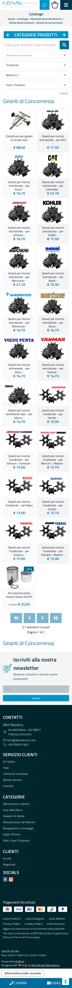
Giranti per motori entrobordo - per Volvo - (19, 368)
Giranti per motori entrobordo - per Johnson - (19, 231)
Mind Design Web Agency (45, 965)
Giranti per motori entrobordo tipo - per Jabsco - (19, 413)
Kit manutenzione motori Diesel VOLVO (19, 595)
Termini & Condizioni (15, 773)
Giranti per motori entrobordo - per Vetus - (53, 322)
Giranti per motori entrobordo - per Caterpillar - (53, 185)
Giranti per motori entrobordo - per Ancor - (19, 185)
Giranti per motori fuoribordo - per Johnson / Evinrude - (19, 459)
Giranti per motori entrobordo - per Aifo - (53, 139)
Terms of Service (24, 937)
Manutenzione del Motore (19, 822)
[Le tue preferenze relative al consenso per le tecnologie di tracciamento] (65, 981)
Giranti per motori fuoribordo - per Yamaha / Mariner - (53, 551)
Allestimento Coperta (16, 804)
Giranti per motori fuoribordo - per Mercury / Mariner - (53, 459)
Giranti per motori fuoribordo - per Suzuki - (53, 505)
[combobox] (30, 44)
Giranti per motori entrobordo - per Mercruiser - (19, 276)
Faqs (6, 767)
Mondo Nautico (12, 780)
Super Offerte (11, 834)
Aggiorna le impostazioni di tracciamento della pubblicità (33, 929)
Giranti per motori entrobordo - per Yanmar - (53, 368)
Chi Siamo (9, 761)
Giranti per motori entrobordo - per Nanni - (53, 276)
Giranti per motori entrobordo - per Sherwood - (19, 322)
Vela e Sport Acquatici (16, 840)
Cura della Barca (12, 810)
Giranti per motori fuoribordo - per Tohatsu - (19, 551)
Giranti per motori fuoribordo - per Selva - (19, 505)
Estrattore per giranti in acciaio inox (19, 138)
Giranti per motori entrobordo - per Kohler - (53, 231)
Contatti (8, 786)
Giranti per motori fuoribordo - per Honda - (53, 413)
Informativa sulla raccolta (23, 973)
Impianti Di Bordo (14, 816)
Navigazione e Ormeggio (18, 828)
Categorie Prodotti (35, 34)
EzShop (20, 961)
